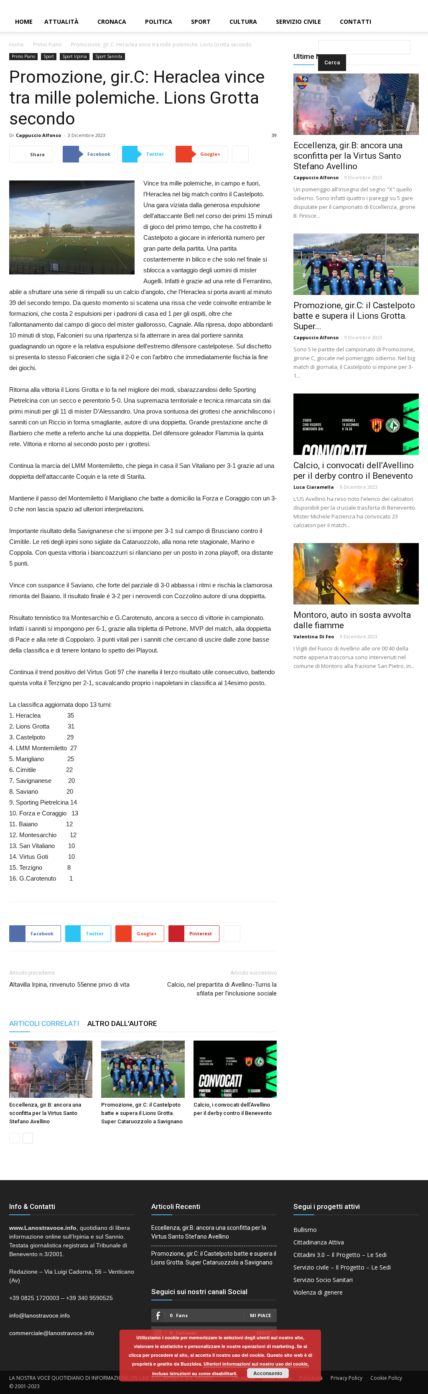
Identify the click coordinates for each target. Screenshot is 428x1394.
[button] (320, 22)
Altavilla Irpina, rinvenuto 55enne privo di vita (69, 984)
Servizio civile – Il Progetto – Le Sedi (342, 1267)
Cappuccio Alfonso (38, 135)
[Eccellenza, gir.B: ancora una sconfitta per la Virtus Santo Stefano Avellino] (50, 1069)
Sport (201, 21)
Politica (158, 21)
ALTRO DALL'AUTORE (122, 1023)
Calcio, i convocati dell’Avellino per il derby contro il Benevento (353, 470)
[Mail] (407, 6)
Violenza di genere (318, 1292)
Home (24, 21)
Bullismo (305, 1230)
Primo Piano (47, 44)
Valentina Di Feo (313, 636)
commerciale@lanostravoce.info (51, 1333)
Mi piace (260, 1315)
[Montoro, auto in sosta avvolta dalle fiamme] (356, 573)
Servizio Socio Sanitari (323, 1280)
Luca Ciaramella (313, 487)
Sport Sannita (108, 56)
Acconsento (267, 1373)
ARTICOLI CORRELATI (44, 1023)
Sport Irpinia (74, 56)
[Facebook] (393, 6)
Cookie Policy (386, 1377)
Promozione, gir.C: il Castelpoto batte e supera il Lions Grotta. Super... (354, 315)
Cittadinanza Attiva (318, 1242)
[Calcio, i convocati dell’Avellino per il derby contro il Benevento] (235, 1069)
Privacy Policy (346, 1377)
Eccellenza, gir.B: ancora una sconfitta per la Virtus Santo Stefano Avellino (45, 1113)
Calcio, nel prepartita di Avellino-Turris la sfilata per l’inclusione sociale (222, 989)
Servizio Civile (298, 21)
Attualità (61, 21)
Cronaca (111, 21)
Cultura (243, 21)
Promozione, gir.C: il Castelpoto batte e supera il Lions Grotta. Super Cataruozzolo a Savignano (142, 1113)
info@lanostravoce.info (39, 1315)
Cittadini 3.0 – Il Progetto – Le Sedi (340, 1255)
